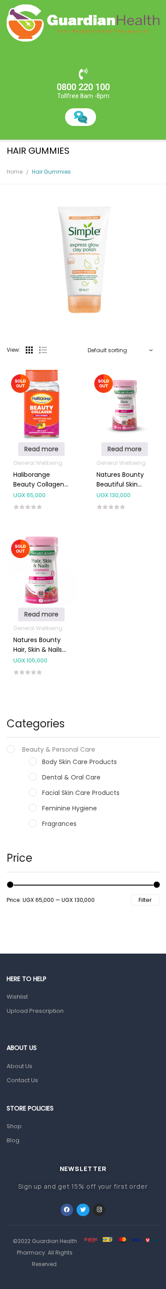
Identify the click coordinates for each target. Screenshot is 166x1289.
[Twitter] (83, 1210)
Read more (41, 449)
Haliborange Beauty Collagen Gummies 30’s (38, 484)
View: (13, 350)
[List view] (42, 350)
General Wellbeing (37, 463)
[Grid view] (29, 350)
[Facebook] (67, 1210)
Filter (145, 900)
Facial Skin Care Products (81, 792)
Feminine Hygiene (69, 808)
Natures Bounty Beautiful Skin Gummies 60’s (120, 484)
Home (15, 171)
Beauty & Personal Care (58, 749)
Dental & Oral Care (71, 777)
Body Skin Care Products (79, 761)
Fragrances (59, 823)
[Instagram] (99, 1210)
